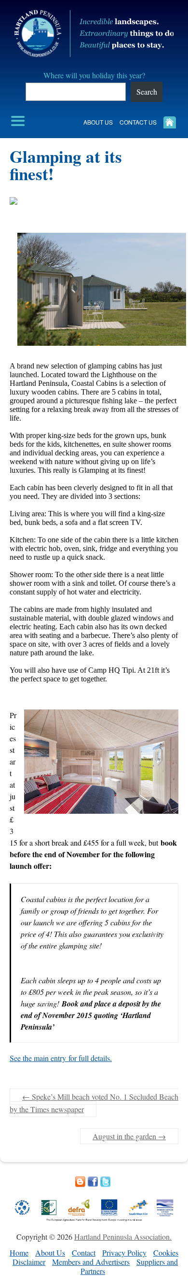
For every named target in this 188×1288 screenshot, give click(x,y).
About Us (98, 122)
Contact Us (138, 122)
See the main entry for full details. (61, 1058)
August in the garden (129, 1136)
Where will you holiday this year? (94, 75)
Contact (83, 1252)
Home (19, 1252)
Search (146, 91)
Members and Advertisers (91, 1262)
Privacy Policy (124, 1252)
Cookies (165, 1252)
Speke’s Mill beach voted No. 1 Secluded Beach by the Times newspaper (94, 1102)
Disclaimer (29, 1262)
